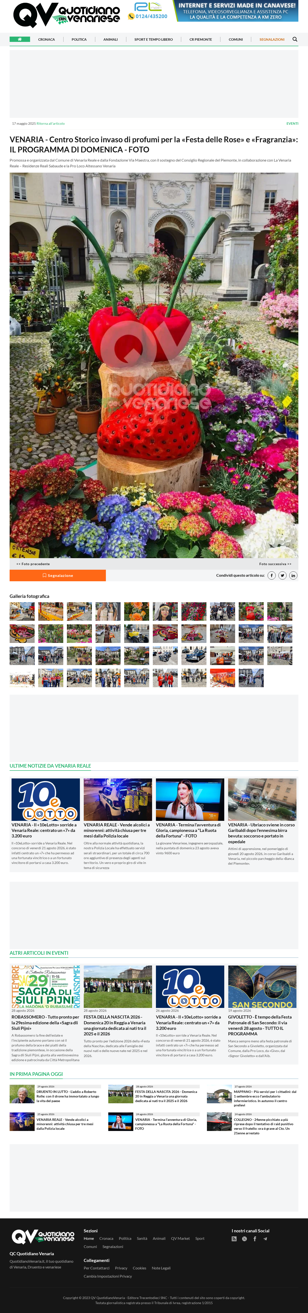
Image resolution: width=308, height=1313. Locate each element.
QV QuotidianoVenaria (108, 1298)
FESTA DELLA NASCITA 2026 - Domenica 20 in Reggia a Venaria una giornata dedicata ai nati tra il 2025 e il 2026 (115, 1025)
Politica (79, 39)
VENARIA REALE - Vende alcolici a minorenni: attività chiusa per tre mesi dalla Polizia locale (117, 830)
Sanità (142, 1238)
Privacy (121, 1268)
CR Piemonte (201, 39)
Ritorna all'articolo (51, 123)
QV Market (180, 1238)
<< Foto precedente (33, 564)
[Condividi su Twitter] (282, 575)
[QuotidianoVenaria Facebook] (254, 1238)
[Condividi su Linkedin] (293, 575)
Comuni (236, 39)
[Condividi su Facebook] (272, 575)
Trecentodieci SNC (153, 1298)
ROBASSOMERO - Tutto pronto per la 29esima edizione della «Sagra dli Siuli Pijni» (45, 1022)
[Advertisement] (154, 84)
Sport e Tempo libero (154, 39)
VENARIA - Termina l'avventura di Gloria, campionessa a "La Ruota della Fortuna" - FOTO (188, 830)
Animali (110, 39)
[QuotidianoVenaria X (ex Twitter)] (244, 1238)
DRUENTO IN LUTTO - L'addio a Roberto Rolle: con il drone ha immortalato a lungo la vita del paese (68, 1096)
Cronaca (46, 39)
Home (89, 1238)
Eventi (292, 123)
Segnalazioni (272, 39)
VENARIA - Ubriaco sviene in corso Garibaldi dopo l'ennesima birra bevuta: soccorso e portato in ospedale (261, 833)
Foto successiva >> (275, 564)
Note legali (161, 1268)
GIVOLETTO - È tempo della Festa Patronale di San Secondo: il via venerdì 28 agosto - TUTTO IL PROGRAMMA (260, 1025)
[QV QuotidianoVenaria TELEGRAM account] (265, 1238)
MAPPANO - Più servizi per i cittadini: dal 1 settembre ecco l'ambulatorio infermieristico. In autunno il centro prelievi (265, 1098)
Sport (200, 1238)
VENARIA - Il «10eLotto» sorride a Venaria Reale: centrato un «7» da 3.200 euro (44, 830)
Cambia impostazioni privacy (108, 1276)
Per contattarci (96, 1268)
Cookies (139, 1268)
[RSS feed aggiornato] (234, 1238)
